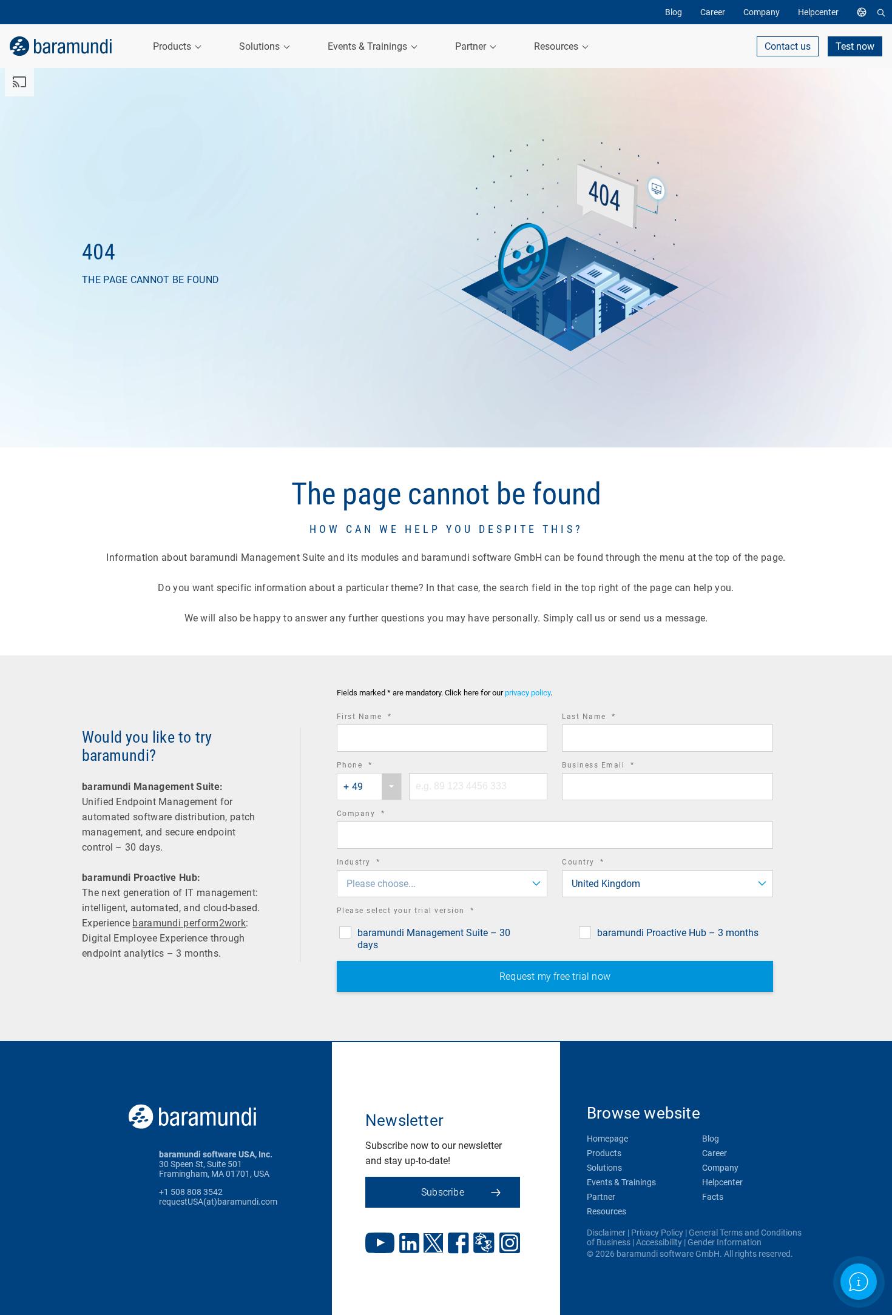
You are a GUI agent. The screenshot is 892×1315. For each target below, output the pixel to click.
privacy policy (527, 692)
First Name (381, 718)
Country (600, 863)
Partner (601, 1197)
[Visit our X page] (433, 1244)
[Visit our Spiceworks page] (484, 1244)
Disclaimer (606, 1232)
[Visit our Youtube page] (379, 1244)
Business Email (614, 766)
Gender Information (725, 1242)
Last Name (605, 718)
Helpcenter (722, 1182)
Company (378, 815)
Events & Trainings (621, 1182)
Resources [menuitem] (557, 46)
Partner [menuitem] (471, 46)
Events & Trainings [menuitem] (369, 46)
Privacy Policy (657, 1232)
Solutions (604, 1168)
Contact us (788, 46)
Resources (606, 1211)
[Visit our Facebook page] (458, 1244)
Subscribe (442, 1192)
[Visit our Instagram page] (509, 1244)
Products (604, 1153)
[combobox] (369, 786)
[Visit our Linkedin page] (409, 1244)
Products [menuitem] (173, 46)
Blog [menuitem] (673, 12)
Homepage (607, 1138)
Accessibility (659, 1242)
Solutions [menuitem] (260, 46)
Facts (712, 1197)
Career (714, 1153)
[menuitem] (865, 12)
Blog (710, 1138)
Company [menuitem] (761, 12)
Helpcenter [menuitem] (818, 12)
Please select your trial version (422, 912)
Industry (375, 863)
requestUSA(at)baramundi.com (218, 1201)
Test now (855, 46)
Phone (371, 766)
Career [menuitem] (712, 12)
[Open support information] (858, 1281)
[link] (61, 46)
